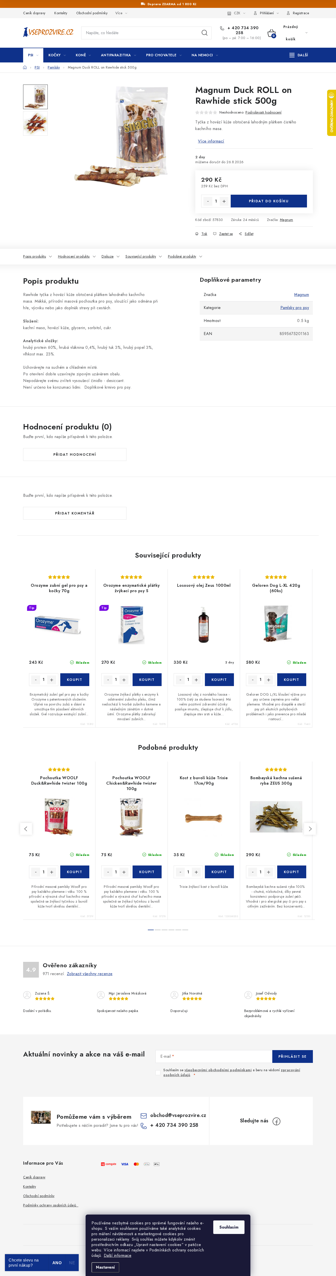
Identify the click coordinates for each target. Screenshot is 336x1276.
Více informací (211, 141)
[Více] (299, 55)
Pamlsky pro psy (294, 307)
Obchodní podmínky (92, 13)
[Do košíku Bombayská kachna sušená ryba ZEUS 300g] (291, 871)
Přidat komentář (75, 513)
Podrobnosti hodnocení (263, 112)
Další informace (118, 1255)
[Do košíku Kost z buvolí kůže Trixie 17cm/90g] (219, 871)
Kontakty (60, 13)
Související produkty (140, 256)
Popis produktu (34, 256)
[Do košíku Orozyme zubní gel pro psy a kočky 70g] (75, 679)
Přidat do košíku (269, 201)
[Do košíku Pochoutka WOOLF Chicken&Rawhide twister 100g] (147, 871)
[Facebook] (276, 1121)
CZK (237, 13)
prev (26, 829)
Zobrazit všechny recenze (90, 974)
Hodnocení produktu (74, 256)
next (310, 829)
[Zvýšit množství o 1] (224, 201)
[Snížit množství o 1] (207, 201)
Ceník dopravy (34, 13)
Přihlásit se (292, 1056)
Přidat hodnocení (74, 454)
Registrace (301, 13)
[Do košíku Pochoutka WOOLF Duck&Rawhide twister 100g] (75, 871)
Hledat (205, 33)
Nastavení (105, 1267)
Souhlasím (228, 1227)
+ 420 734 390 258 (242, 30)
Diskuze (108, 256)
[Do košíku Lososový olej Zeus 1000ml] (219, 679)
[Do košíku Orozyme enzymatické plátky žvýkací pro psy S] (147, 679)
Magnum (286, 219)
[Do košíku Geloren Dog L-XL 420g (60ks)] (291, 679)
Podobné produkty (182, 256)
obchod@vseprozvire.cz (178, 1115)
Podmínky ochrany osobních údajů (50, 1205)
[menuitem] (33, 55)
